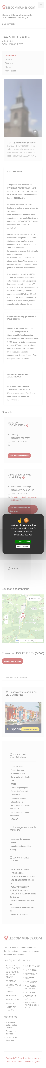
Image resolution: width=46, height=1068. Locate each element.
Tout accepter (24, 541)
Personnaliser (23, 546)
